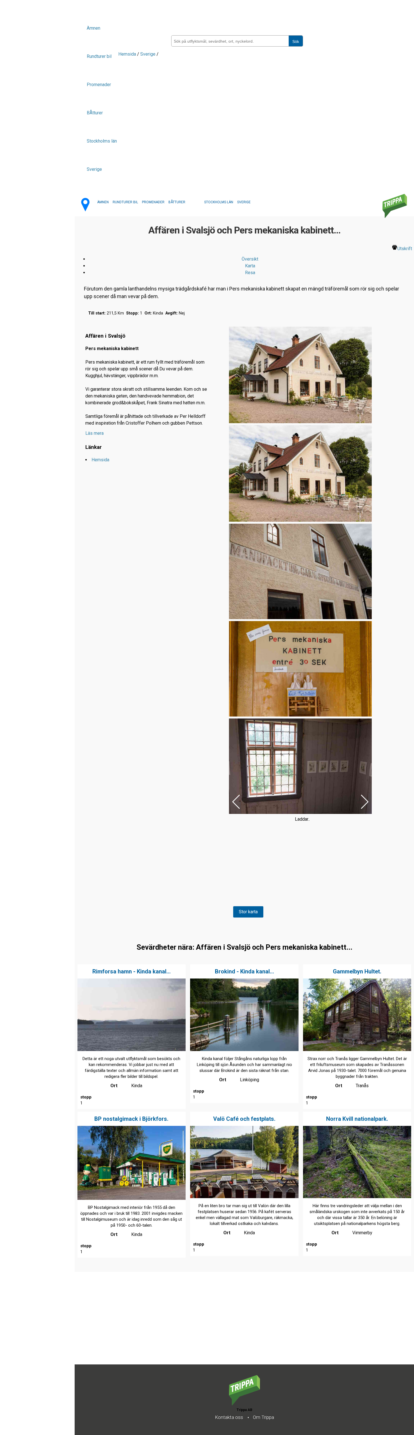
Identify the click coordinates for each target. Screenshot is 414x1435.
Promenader (99, 84)
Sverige (94, 169)
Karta (250, 265)
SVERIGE (244, 202)
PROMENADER (153, 202)
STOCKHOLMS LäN (218, 202)
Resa (250, 272)
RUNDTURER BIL (125, 202)
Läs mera (94, 433)
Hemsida (127, 54)
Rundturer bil (99, 56)
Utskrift (404, 248)
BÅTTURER (176, 202)
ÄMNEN (103, 202)
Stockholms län (102, 141)
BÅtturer (95, 112)
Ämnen (93, 28)
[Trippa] (244, 1403)
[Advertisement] (244, 1324)
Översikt (250, 259)
